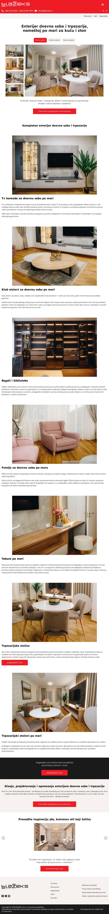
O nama (54, 883)
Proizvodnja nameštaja (91, 889)
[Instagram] (106, 11)
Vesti (95, 16)
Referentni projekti (89, 885)
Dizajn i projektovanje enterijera (94, 896)
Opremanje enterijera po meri (94, 892)
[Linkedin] (9, 896)
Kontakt (54, 898)
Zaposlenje (103, 16)
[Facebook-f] (103, 11)
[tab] (40, 40)
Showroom (88, 16)
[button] (102, 4)
